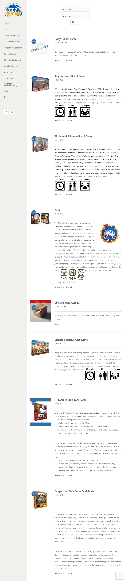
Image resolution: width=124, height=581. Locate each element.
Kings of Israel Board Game (69, 76)
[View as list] (77, 22)
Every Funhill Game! (65, 39)
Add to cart (60, 60)
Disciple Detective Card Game (71, 340)
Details (70, 60)
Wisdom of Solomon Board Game (73, 136)
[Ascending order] (88, 9)
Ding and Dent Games (66, 303)
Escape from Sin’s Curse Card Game (74, 491)
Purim (57, 210)
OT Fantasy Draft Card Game (70, 400)
